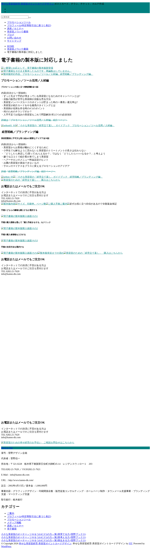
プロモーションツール (19, 22)
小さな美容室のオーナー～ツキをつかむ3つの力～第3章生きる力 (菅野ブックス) (43, 540)
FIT (130, 543)
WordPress (6, 546)
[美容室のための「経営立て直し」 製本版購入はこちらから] (30, 180)
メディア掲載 (14, 522)
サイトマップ (14, 41)
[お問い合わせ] (37, 442)
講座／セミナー (15, 28)
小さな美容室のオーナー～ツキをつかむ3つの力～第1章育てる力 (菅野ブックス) (43, 534)
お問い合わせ (14, 38)
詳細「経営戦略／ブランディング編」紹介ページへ (28, 171)
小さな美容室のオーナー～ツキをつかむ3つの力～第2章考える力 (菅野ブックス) (43, 537)
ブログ (10, 34)
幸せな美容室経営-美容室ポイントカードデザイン (45, 543)
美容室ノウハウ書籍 (17, 31)
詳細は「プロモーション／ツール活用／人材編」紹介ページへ (34, 120)
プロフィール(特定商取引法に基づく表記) (29, 25)
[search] (29, 17)
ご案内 (10, 513)
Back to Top (7, 448)
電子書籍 (12, 529)
